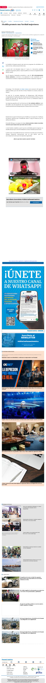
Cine (24, 671)
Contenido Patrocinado (8, 351)
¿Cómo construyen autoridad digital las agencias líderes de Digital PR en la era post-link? (22, 484)
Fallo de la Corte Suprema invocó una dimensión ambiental (37, 43)
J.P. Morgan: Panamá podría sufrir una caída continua (38, 48)
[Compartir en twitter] (3, 66)
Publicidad (9, 672)
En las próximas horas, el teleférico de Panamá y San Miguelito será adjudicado (32, 619)
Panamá (32, 21)
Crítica (25, 666)
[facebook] (34, 10)
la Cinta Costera (24, 89)
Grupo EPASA (10, 674)
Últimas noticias (7, 504)
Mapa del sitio (10, 668)
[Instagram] (32, 10)
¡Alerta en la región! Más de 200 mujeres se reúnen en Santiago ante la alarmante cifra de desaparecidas (32, 507)
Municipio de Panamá (18, 21)
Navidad (27, 21)
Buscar (8, 667)
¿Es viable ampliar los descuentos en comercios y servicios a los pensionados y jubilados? (32, 591)
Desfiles (10, 21)
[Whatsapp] (11, 662)
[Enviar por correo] (3, 73)
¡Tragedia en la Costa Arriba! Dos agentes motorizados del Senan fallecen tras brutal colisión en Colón (31, 578)
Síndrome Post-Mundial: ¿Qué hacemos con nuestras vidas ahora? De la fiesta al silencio (22, 388)
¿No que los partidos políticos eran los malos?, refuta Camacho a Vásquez (31, 604)
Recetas (25, 672)
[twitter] (36, 10)
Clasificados (10, 670)
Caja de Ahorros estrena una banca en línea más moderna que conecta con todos (22, 419)
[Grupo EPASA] (39, 673)
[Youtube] (39, 10)
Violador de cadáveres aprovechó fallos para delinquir (38, 52)
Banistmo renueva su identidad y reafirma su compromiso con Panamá (19, 357)
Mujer (24, 669)
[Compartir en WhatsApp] (3, 70)
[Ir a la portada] (5, 10)
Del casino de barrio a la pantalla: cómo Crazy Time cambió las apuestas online (22, 451)
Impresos (25, 673)
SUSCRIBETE (36, 202)
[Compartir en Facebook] (3, 62)
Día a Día (25, 668)
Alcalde (5, 21)
